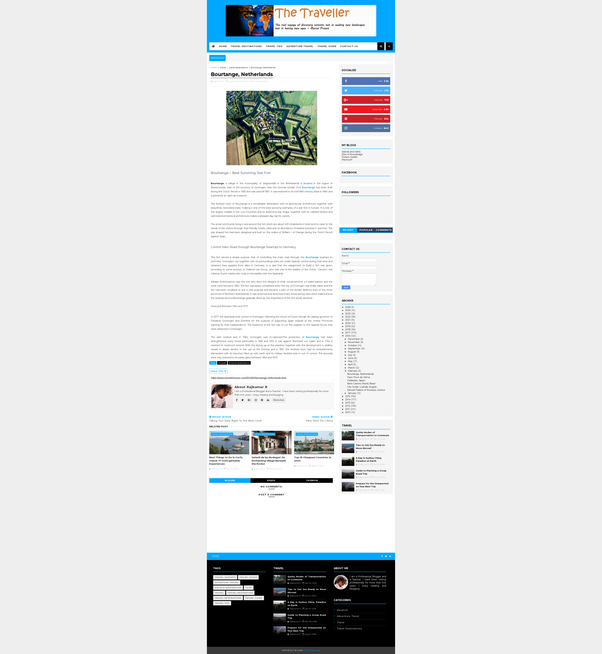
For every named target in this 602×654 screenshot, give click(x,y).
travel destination (240, 593)
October (353, 345)
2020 (348, 323)
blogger (230, 480)
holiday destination (228, 587)
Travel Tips (274, 46)
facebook (312, 480)
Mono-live (278, 400)
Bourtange (308, 187)
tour (248, 587)
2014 (348, 399)
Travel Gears (248, 577)
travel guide (253, 598)
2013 (348, 402)
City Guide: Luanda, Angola (362, 386)
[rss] (390, 556)
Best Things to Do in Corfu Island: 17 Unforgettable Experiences (226, 460)
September (354, 348)
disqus (271, 480)
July (350, 355)
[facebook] (382, 556)
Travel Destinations (246, 46)
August (352, 351)
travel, (246, 81)
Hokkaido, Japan (356, 380)
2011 (348, 409)
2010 (348, 412)
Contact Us (349, 46)
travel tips (222, 603)
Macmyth (347, 159)
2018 (348, 329)
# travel (222, 363)
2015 (348, 396)
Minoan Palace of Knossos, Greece (366, 390)
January (352, 393)
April (350, 364)
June (351, 358)
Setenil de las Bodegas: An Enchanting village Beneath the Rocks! (269, 460)
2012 (348, 405)
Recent (348, 230)
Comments (384, 230)
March (351, 367)
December (354, 339)
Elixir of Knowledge (352, 154)
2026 (348, 307)
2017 (348, 332)
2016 (348, 335)
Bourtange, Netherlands (360, 374)
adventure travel (227, 582)
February (353, 370)
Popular (366, 230)
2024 (348, 310)
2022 (348, 316)
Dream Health (349, 157)
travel (223, 67)
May (350, 361)
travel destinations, (258, 81)
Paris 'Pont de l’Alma (358, 377)
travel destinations (238, 67)
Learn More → (341, 591)
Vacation (342, 610)
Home (223, 46)
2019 (348, 326)
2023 (348, 313)
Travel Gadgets (225, 577)
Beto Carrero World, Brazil (361, 383)
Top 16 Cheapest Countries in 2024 (312, 459)
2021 (348, 319)
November (354, 342)
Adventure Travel (300, 46)
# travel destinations (239, 363)
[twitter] (386, 556)
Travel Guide (326, 46)
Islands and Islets (351, 151)
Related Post (218, 426)
